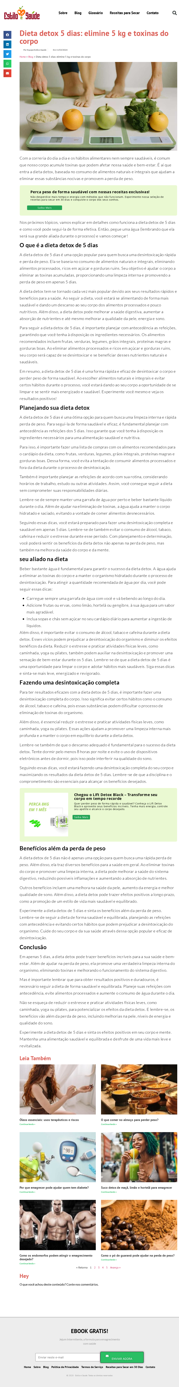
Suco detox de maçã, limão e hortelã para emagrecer (136, 1188)
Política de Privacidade (65, 1367)
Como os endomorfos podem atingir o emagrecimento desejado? (56, 1257)
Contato (153, 12)
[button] (174, 13)
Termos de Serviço (92, 1367)
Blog (77, 12)
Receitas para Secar (125, 12)
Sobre (63, 12)
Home (23, 56)
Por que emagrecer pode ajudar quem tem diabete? (54, 1188)
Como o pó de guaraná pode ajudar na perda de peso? (137, 1255)
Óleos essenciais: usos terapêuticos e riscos (49, 1120)
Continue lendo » (27, 1124)
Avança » (115, 1267)
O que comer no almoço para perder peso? (129, 1120)
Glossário (95, 12)
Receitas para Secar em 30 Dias (124, 1367)
